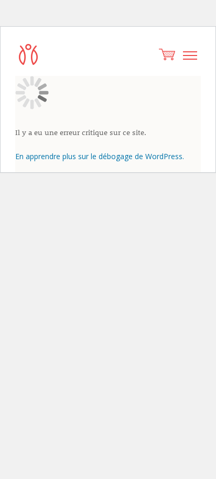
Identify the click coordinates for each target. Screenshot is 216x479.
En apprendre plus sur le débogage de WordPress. (99, 156)
